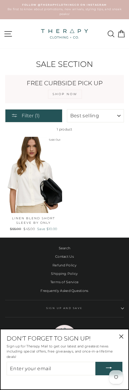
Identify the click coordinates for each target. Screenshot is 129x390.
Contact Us (64, 256)
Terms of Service (64, 282)
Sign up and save (64, 308)
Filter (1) (30, 115)
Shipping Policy (64, 274)
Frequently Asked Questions (64, 291)
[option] (64, 9)
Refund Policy (64, 265)
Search (64, 248)
